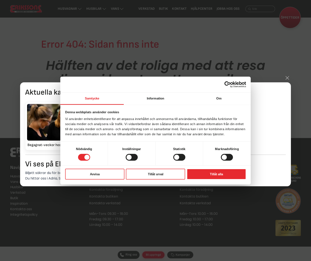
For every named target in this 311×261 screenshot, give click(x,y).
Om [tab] (219, 98)
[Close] (287, 77)
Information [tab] (155, 98)
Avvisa (95, 174)
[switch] (132, 157)
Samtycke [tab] (92, 98)
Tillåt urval (155, 174)
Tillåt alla (216, 174)
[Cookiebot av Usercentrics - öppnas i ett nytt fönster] (227, 84)
